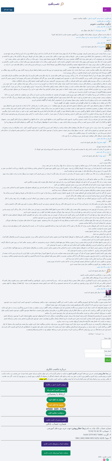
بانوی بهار (103, 156)
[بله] (107, 459)
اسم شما (108, 355)
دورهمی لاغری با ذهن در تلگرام (56, 385)
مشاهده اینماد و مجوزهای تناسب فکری (56, 444)
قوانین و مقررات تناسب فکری (56, 420)
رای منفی (100, 26)
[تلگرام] (110, 459)
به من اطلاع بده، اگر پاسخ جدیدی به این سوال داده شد (93, 37)
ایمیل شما (108, 351)
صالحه (104, 292)
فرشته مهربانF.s (100, 30)
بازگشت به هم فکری (104, 21)
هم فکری (108, 18)
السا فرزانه (102, 46)
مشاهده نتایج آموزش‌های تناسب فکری (56, 453)
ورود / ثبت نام (8, 9)
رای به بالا (106, 26)
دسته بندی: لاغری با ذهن (96, 18)
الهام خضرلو (102, 142)
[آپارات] (104, 459)
